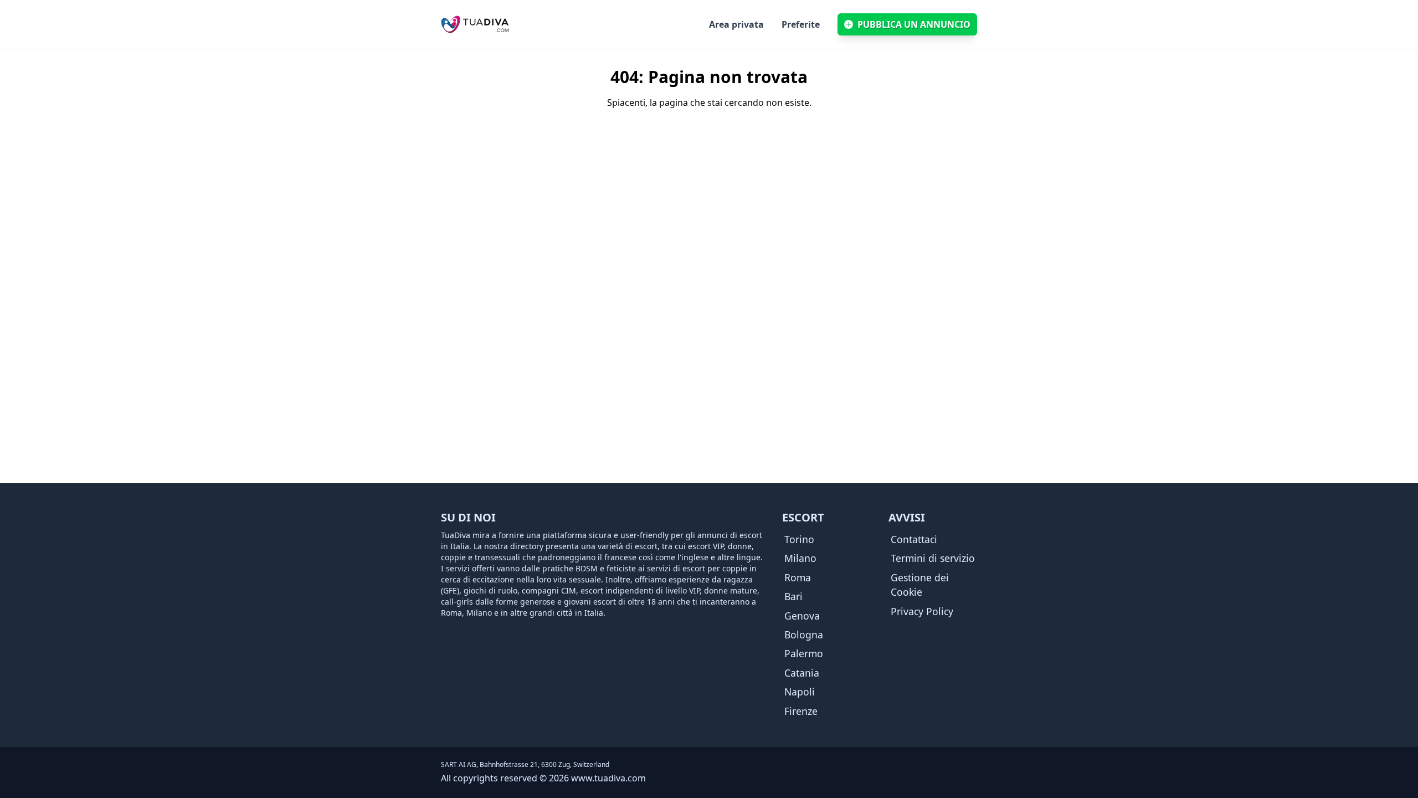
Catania (801, 672)
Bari (793, 596)
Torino (799, 539)
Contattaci (914, 539)
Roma (797, 577)
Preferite (801, 24)
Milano (800, 558)
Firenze (801, 711)
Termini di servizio (933, 558)
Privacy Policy (922, 611)
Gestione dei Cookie (920, 584)
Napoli (799, 691)
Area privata (736, 24)
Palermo (803, 653)
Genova (802, 615)
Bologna (803, 634)
